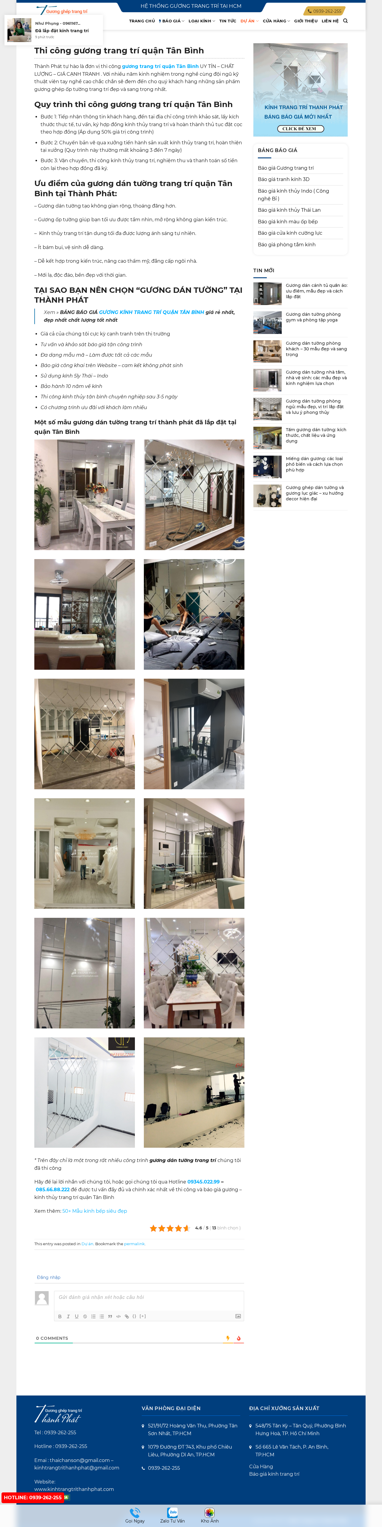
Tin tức (227, 21)
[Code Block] (118, 1316)
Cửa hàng (274, 21)
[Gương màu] (194, 734)
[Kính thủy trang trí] (194, 614)
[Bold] (60, 1316)
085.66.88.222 (53, 1189)
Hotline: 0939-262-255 (33, 1497)
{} (135, 1316)
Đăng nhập (48, 1277)
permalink (134, 1244)
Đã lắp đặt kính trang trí (62, 30)
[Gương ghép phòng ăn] (84, 495)
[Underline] (77, 1316)
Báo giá (171, 21)
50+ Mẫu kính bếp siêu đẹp (94, 1211)
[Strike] (85, 1316)
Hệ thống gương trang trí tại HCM (191, 6)
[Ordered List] (93, 1316)
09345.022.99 (203, 1182)
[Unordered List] (102, 1316)
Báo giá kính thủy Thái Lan (289, 210)
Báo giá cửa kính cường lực (290, 233)
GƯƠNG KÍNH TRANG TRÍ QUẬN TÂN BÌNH (151, 312)
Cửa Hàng (261, 1466)
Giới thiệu (306, 21)
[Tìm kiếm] (345, 21)
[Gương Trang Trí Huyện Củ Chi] (194, 853)
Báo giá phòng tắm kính (287, 244)
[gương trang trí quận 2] (194, 973)
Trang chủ (142, 21)
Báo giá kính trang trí (274, 1474)
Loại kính (200, 21)
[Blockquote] (110, 1316)
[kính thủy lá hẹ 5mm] (194, 495)
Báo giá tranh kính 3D (283, 179)
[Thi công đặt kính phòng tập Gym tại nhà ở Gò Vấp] (194, 1092)
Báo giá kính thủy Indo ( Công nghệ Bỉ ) (293, 195)
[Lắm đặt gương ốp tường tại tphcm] (84, 614)
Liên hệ (330, 21)
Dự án (248, 21)
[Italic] (68, 1316)
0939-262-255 (60, 1432)
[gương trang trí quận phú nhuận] (84, 853)
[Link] (127, 1316)
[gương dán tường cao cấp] (84, 1092)
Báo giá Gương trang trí (286, 168)
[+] (143, 1316)
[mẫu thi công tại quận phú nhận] (84, 734)
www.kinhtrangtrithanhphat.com (74, 1489)
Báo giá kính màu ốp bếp (288, 222)
